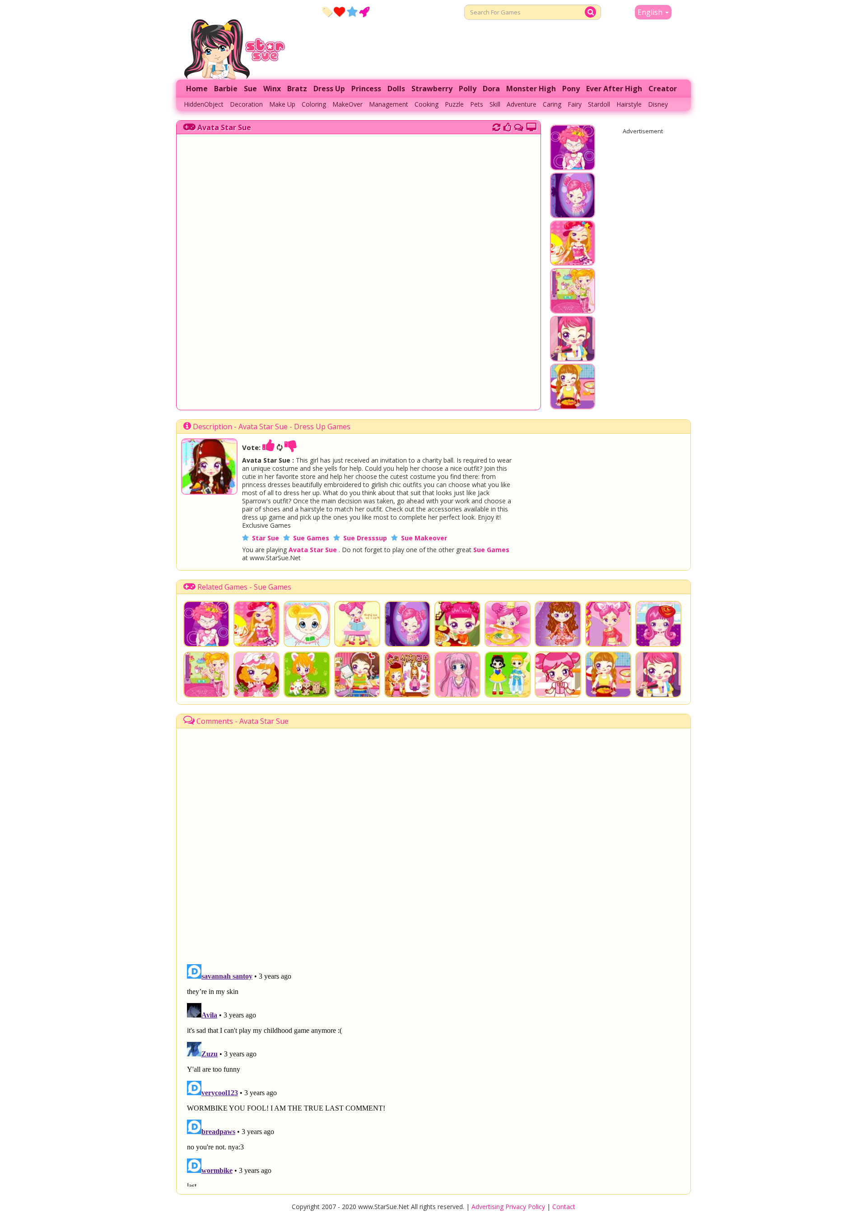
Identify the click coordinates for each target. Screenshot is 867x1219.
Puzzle (454, 104)
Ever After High (614, 89)
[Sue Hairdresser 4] (573, 357)
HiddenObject (204, 104)
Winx (272, 89)
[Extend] (531, 126)
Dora (491, 89)
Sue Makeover (424, 538)
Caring (552, 104)
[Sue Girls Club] (457, 674)
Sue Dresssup (365, 538)
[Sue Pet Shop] (306, 674)
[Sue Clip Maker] (573, 261)
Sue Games (311, 538)
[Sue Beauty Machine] (573, 166)
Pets (476, 104)
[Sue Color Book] (407, 674)
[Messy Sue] (573, 309)
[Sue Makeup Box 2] (306, 624)
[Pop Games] (339, 11)
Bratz (297, 89)
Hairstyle (629, 104)
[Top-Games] (364, 11)
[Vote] (507, 126)
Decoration (246, 104)
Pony (571, 89)
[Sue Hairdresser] (658, 624)
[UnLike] (290, 447)
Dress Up (329, 89)
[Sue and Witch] (573, 214)
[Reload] (496, 126)
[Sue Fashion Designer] (558, 624)
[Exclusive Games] (352, 11)
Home (197, 89)
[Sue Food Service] (507, 624)
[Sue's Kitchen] (573, 405)
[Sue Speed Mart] (558, 674)
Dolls (396, 89)
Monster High (531, 89)
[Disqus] (518, 126)
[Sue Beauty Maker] (608, 624)
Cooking (426, 104)
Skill (494, 104)
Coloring (314, 104)
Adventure (521, 104)
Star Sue (265, 538)
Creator (662, 89)
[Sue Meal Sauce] (457, 624)
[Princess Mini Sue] (507, 674)
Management (388, 104)
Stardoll (599, 104)
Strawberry (431, 89)
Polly (467, 89)
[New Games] (327, 11)
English (651, 12)
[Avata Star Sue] (209, 492)
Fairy (575, 104)
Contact (563, 1206)
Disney (658, 104)
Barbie (226, 89)
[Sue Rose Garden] (256, 674)
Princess (366, 89)
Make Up (282, 104)
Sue (250, 89)
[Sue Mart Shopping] (357, 674)
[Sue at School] (357, 624)
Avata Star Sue (224, 127)
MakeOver (347, 104)
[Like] (268, 447)
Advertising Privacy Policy (508, 1206)
